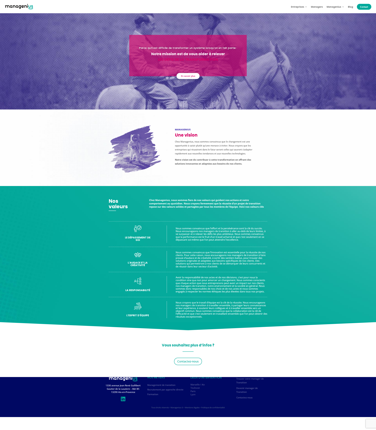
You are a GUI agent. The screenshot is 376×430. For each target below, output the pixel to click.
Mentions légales (192, 407)
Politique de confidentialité (213, 407)
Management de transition (161, 384)
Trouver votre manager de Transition (250, 380)
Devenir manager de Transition (247, 390)
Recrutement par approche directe (165, 389)
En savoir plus (188, 75)
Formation (152, 394)
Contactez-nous (188, 361)
